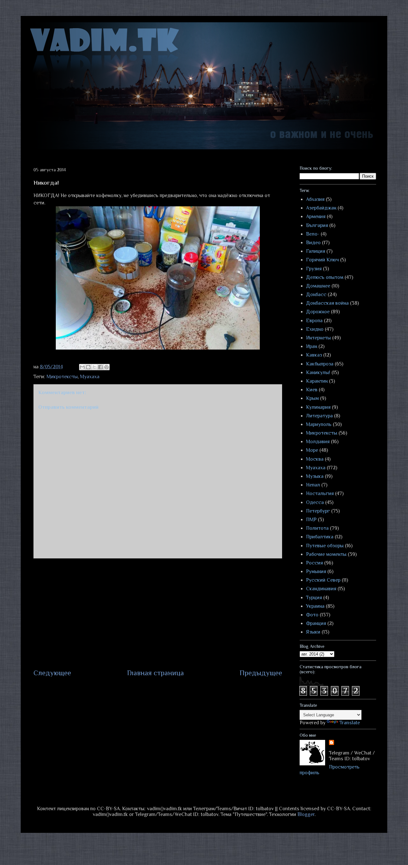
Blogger (306, 814)
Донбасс (316, 294)
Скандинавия (321, 589)
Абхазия (315, 199)
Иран (311, 346)
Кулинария (318, 407)
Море (312, 450)
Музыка (315, 476)
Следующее (52, 673)
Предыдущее (261, 673)
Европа (314, 320)
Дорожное (318, 312)
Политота (317, 528)
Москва (315, 459)
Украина (315, 606)
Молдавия (318, 441)
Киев (311, 390)
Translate (349, 723)
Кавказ (314, 355)
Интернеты (318, 338)
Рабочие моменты (326, 554)
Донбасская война (327, 303)
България (317, 225)
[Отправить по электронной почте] (82, 367)
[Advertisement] (157, 613)
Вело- (312, 234)
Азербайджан (321, 208)
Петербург (318, 511)
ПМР (311, 519)
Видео (313, 242)
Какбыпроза (319, 364)
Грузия (314, 269)
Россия (314, 563)
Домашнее (318, 286)
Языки (313, 632)
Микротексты (62, 376)
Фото (312, 615)
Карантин (317, 381)
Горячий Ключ (322, 260)
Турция (314, 597)
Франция (316, 623)
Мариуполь (319, 424)
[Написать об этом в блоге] (88, 367)
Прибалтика (319, 537)
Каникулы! (318, 372)
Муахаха (89, 376)
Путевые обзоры (325, 546)
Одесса (315, 502)
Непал (313, 485)
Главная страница (155, 673)
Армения (315, 216)
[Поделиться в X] (94, 367)
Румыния (316, 571)
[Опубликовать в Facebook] (100, 367)
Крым (312, 398)
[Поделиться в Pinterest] (106, 367)
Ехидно (315, 329)
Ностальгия (320, 493)
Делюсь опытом (324, 277)
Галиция (315, 251)
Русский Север (323, 580)
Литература (319, 416)
